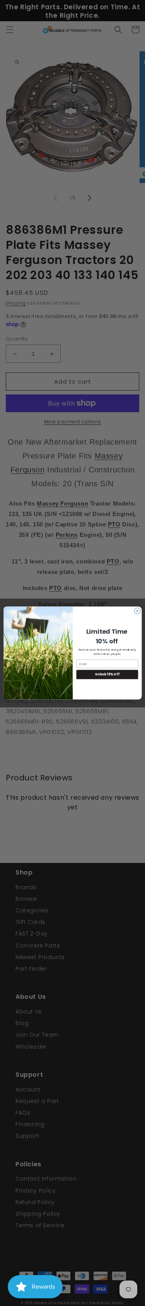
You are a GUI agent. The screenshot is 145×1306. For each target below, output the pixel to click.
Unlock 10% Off (107, 674)
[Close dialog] (137, 611)
